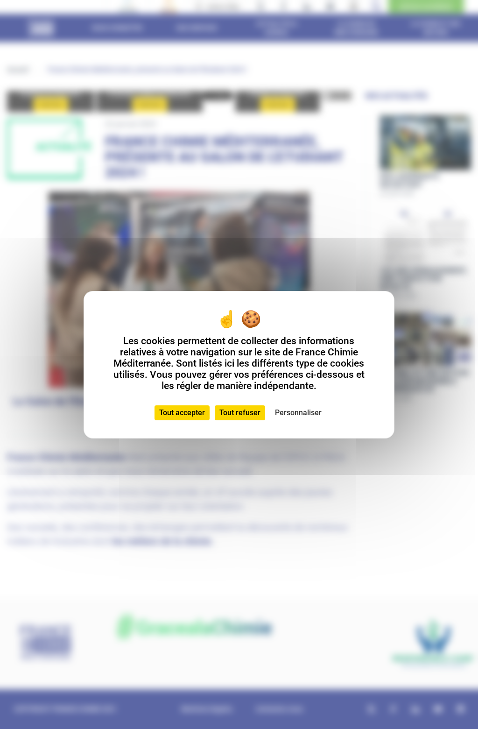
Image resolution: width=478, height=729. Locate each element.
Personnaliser (298, 412)
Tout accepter (182, 412)
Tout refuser (239, 412)
